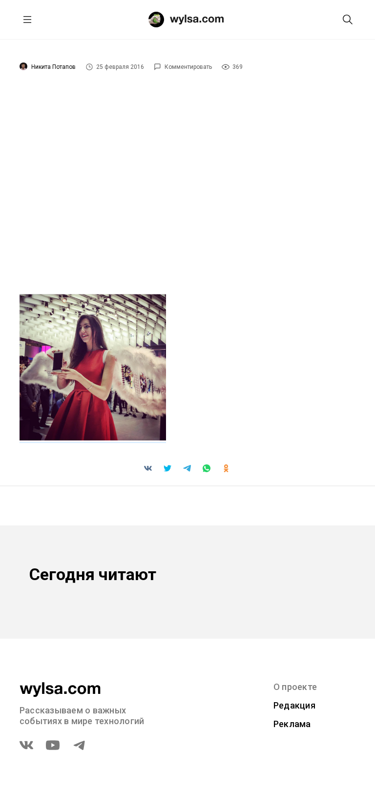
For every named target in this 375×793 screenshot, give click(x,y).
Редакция (294, 705)
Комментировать (188, 66)
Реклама (292, 724)
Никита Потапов (53, 66)
